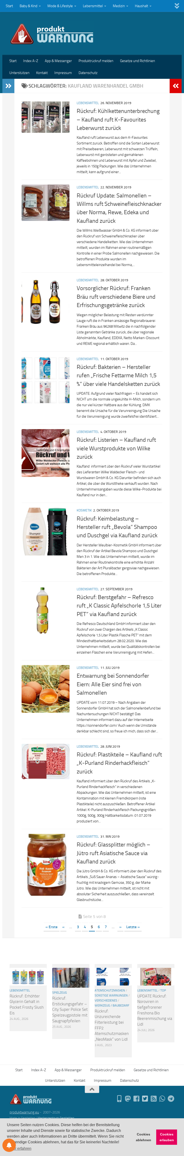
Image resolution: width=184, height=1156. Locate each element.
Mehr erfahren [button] (19, 1148)
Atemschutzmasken (110, 990)
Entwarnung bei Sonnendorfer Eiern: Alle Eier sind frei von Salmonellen (113, 684)
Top (163, 990)
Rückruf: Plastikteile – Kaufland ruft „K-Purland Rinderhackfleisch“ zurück (119, 763)
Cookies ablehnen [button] (143, 1137)
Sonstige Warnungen (111, 995)
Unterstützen (19, 73)
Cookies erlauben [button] (167, 1137)
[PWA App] (119, 1098)
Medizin (119, 6)
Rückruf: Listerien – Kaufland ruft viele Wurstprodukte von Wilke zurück (116, 448)
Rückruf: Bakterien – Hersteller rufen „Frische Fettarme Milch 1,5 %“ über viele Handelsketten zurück (118, 375)
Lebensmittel (93, 6)
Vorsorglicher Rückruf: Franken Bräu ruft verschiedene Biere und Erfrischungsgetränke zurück (116, 297)
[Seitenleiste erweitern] (8, 86)
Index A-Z (30, 61)
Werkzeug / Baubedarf (112, 1005)
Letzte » (133, 927)
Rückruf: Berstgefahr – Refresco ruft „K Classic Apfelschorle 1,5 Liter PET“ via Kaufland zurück (119, 606)
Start (9, 6)
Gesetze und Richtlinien (137, 61)
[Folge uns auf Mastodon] (128, 1098)
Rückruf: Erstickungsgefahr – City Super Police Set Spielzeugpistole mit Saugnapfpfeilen (70, 1009)
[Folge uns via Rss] (153, 1098)
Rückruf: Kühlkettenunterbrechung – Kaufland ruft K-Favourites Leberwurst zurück (118, 119)
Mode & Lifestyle (60, 6)
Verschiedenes (106, 1000)
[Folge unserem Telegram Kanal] (171, 1098)
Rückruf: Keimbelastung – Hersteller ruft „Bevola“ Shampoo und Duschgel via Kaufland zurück (117, 527)
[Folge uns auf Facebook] (136, 1098)
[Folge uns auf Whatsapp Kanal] (162, 1098)
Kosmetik (84, 510)
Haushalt (141, 6)
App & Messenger (58, 61)
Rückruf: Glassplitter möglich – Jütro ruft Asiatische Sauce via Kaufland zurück (113, 853)
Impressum (63, 73)
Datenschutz (88, 73)
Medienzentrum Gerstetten (56, 1118)
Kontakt (42, 73)
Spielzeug (59, 992)
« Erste (52, 927)
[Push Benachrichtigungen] (9, 1145)
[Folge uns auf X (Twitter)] (145, 1098)
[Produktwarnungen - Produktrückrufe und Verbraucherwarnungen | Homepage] (52, 33)
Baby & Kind (28, 6)
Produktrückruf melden (96, 61)
